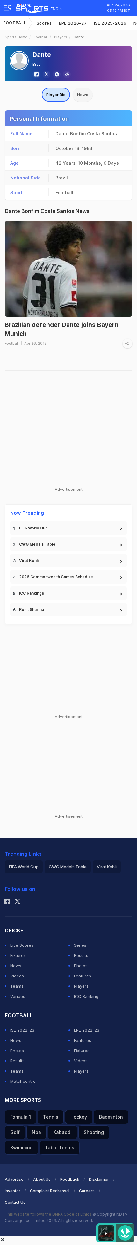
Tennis (50, 1117)
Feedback (69, 1179)
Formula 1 (20, 1117)
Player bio (56, 94)
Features (82, 975)
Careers (87, 1190)
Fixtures (18, 955)
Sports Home (16, 37)
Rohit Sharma (31, 609)
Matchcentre (23, 1081)
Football (14, 22)
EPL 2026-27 (73, 23)
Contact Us (15, 1202)
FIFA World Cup (33, 528)
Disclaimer (99, 1179)
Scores (44, 23)
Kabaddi (62, 1132)
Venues (17, 996)
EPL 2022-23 (86, 1030)
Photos (81, 965)
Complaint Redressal (49, 1190)
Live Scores (21, 945)
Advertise (14, 1179)
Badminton (111, 1117)
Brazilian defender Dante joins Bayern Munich (62, 329)
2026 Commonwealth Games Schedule (56, 576)
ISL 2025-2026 (110, 23)
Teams (17, 986)
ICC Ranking (86, 996)
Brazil (37, 64)
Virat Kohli (29, 560)
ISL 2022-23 (22, 1030)
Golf (15, 1132)
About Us (42, 1179)
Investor (12, 1190)
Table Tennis (59, 1147)
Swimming (21, 1147)
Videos (17, 975)
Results (81, 955)
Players (60, 37)
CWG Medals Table (37, 544)
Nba (36, 1132)
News (82, 94)
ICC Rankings (31, 593)
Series (80, 945)
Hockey (78, 1117)
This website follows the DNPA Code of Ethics (48, 1214)
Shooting (94, 1132)
